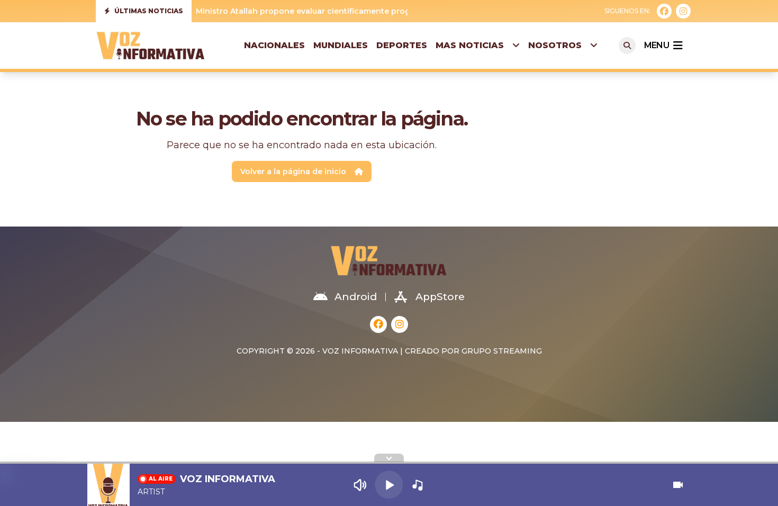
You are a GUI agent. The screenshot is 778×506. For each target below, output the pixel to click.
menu (656, 45)
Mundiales (340, 45)
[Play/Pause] (389, 485)
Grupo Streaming (502, 351)
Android (355, 297)
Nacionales (274, 45)
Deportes (401, 45)
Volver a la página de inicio (293, 171)
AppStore (440, 297)
